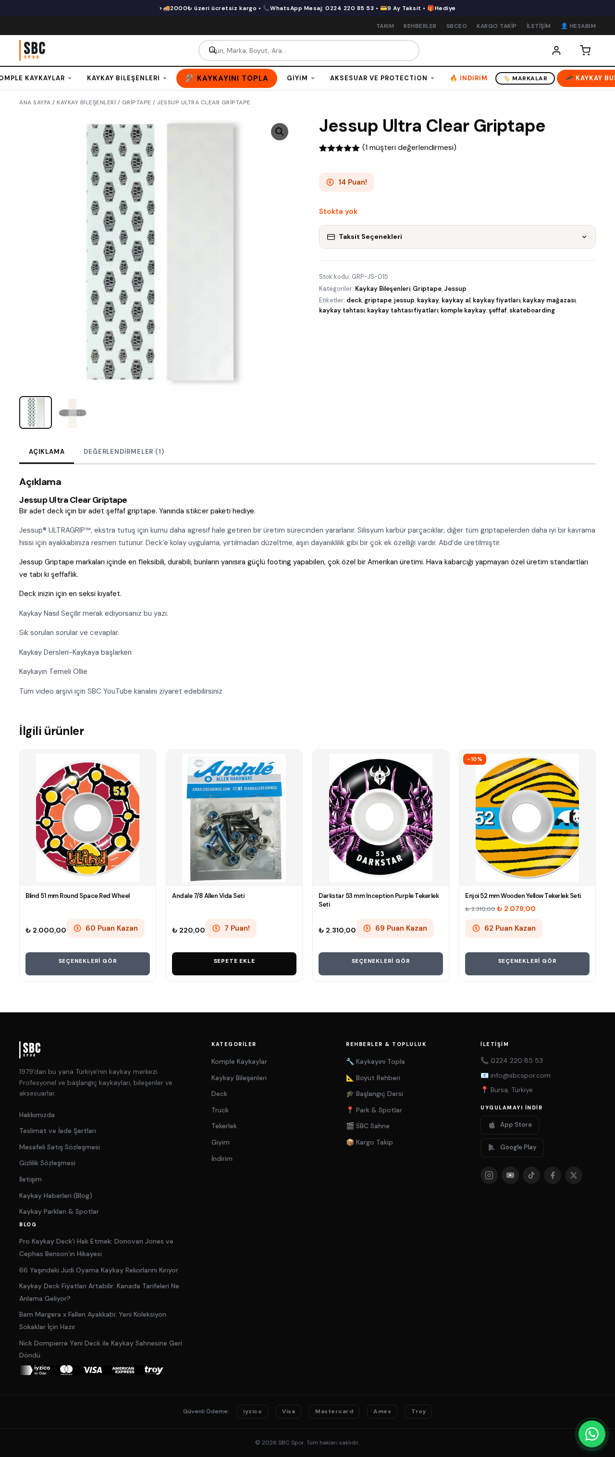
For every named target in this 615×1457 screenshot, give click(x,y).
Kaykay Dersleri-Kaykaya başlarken (75, 652)
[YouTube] (510, 1175)
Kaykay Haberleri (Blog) (55, 1195)
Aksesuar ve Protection (379, 78)
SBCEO (456, 26)
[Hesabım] (556, 50)
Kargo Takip (497, 26)
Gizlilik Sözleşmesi (47, 1162)
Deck (219, 1093)
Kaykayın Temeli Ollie (54, 671)
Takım (385, 26)
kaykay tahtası (342, 310)
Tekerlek (224, 1125)
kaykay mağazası (549, 300)
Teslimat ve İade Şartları (57, 1130)
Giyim (297, 78)
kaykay (428, 300)
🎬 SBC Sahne (368, 1125)
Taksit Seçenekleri (370, 236)
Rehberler (420, 26)
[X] (573, 1175)
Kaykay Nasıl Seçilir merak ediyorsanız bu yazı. (93, 613)
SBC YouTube (109, 691)
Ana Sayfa (35, 102)
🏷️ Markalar (525, 78)
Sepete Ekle (234, 961)
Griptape (136, 102)
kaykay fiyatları (496, 300)
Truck (220, 1110)
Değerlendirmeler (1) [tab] (124, 452)
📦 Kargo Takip (369, 1142)
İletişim (539, 26)
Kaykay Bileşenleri (123, 78)
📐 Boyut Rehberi (373, 1077)
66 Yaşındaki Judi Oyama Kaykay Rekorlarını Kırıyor (98, 1270)
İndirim (222, 1158)
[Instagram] (489, 1175)
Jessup (455, 289)
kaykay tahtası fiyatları (402, 310)
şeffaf (498, 310)
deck (354, 300)
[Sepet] (585, 50)
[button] (279, 131)
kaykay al (456, 300)
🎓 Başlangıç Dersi (374, 1093)
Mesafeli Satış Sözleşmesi (59, 1147)
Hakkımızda (37, 1114)
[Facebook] (552, 1175)
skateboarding (532, 310)
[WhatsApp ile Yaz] (591, 1433)
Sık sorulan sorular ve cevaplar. (70, 632)
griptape (378, 300)
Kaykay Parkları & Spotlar (59, 1211)
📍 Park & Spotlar (374, 1110)
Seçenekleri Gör (88, 961)
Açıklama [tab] (46, 452)
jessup (404, 300)
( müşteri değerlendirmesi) (409, 147)
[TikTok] (531, 1175)
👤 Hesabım (578, 26)
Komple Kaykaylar (239, 1061)
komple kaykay (463, 310)
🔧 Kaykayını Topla (375, 1061)
